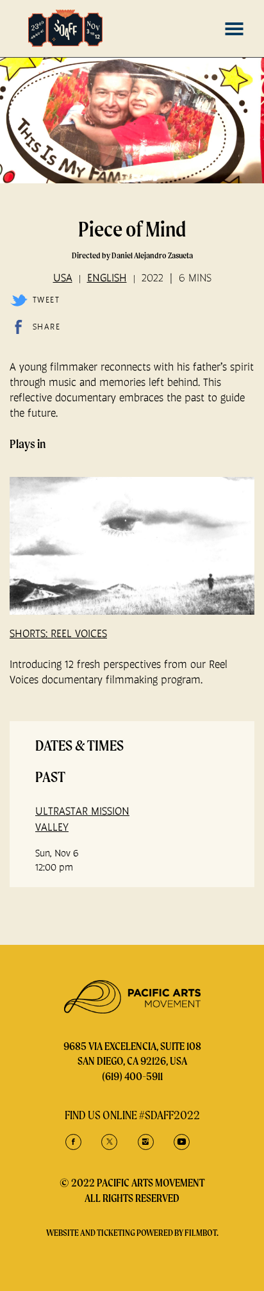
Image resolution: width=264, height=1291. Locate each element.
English (107, 277)
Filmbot (201, 1233)
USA (62, 277)
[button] (234, 29)
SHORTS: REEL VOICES (58, 633)
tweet (46, 299)
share (46, 326)
